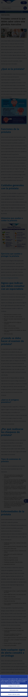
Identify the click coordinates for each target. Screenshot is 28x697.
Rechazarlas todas (14, 690)
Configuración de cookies (14, 686)
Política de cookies (15, 683)
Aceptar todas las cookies (14, 694)
